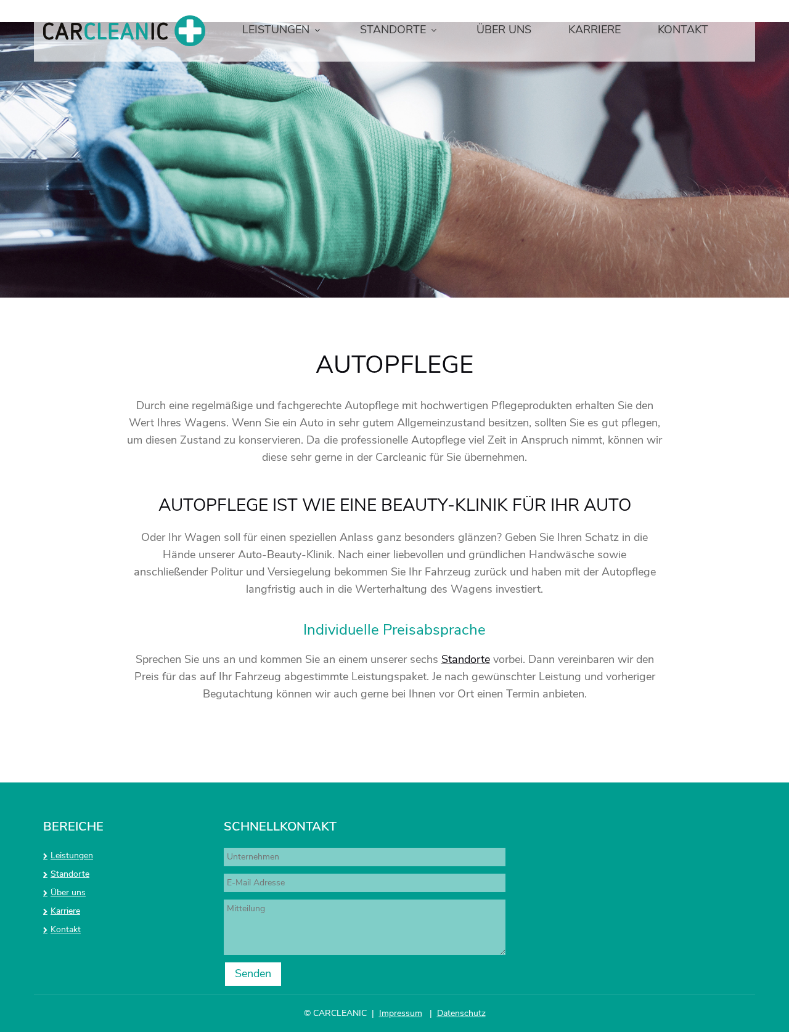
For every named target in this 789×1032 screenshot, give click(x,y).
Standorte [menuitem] (393, 29)
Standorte (465, 659)
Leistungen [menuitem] (275, 29)
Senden (253, 973)
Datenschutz (461, 1013)
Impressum (400, 1013)
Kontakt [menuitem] (683, 29)
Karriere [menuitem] (594, 29)
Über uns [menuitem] (503, 29)
